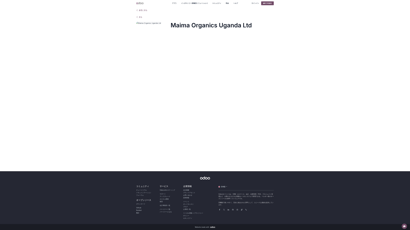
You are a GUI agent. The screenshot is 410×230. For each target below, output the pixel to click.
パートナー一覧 (165, 209)
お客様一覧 (187, 209)
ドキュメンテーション (143, 192)
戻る (140, 17)
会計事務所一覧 (165, 205)
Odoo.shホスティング (167, 190)
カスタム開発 (164, 199)
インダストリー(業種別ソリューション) (194, 3)
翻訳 (137, 213)
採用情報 (186, 198)
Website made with (202, 227)
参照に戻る (143, 10)
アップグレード (165, 196)
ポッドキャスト (188, 204)
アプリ (174, 3)
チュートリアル (141, 190)
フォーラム (140, 195)
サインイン (255, 3)
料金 (227, 3)
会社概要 (186, 190)
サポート (163, 194)
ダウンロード (140, 204)
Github (138, 208)
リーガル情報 (187, 213)
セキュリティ (187, 218)
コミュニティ (216, 3)
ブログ (185, 207)
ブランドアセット (189, 192)
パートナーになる (166, 212)
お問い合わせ (187, 195)
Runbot (139, 210)
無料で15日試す (267, 3)
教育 (161, 201)
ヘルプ (235, 3)
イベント (186, 201)
